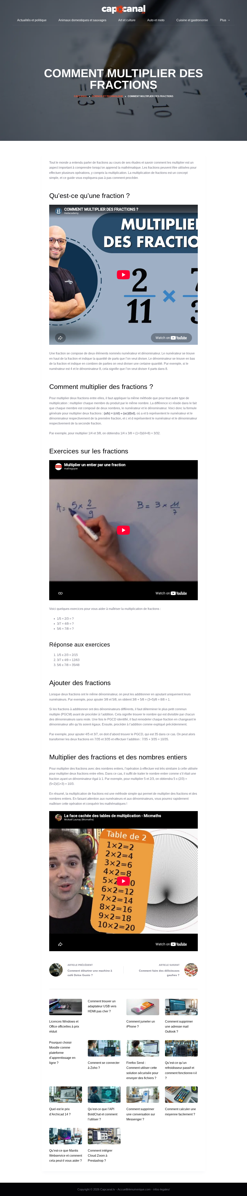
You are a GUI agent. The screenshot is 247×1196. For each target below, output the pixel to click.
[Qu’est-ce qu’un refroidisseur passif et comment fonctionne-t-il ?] (181, 1048)
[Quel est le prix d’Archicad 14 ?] (65, 1094)
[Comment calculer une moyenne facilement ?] (181, 1094)
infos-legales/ (161, 1189)
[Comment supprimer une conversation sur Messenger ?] (142, 1094)
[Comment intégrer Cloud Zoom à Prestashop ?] (104, 1136)
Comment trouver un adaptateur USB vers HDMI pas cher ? (102, 1006)
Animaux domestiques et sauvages (82, 20)
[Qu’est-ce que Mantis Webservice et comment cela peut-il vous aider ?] (65, 1136)
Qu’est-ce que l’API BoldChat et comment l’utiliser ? (102, 1114)
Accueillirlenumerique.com (134, 1189)
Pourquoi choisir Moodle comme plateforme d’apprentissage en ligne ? (62, 1053)
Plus (223, 20)
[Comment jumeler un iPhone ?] (142, 1007)
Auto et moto (155, 20)
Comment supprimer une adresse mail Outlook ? (179, 1026)
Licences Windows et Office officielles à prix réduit (64, 1026)
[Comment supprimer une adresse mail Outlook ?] (181, 1007)
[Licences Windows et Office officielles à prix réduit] (65, 1007)
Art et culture (126, 20)
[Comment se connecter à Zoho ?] (104, 1048)
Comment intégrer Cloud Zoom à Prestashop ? (100, 1155)
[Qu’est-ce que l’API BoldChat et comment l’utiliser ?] (104, 1094)
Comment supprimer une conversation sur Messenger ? (140, 1114)
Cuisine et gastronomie (192, 20)
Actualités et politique (32, 20)
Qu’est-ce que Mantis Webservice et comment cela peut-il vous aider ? (65, 1155)
